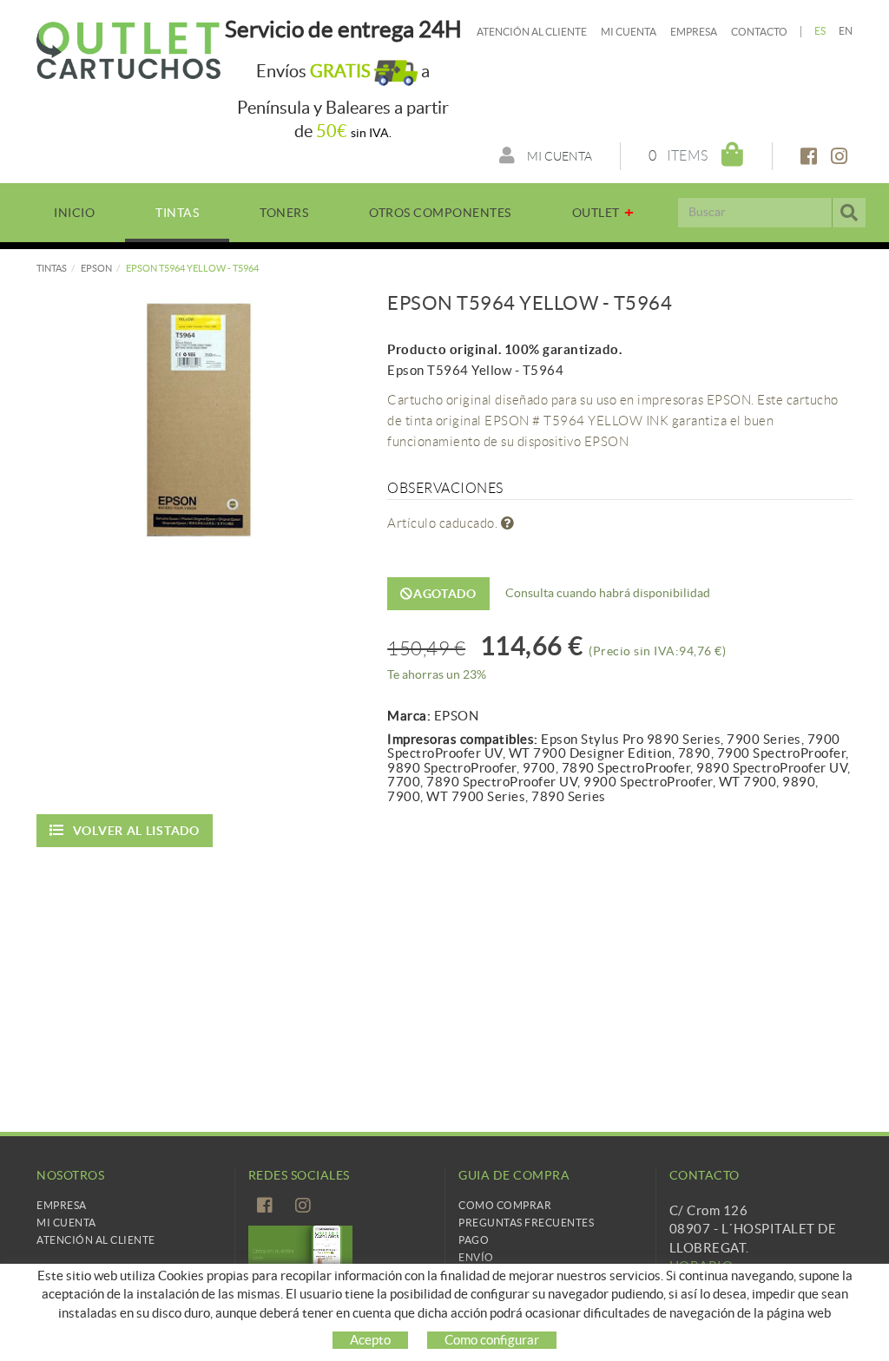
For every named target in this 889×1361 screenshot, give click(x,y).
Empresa (693, 31)
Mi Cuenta (66, 1222)
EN (846, 30)
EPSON (96, 268)
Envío (476, 1257)
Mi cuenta (628, 31)
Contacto (759, 31)
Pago (473, 1240)
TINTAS (51, 268)
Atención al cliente (532, 31)
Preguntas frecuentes (526, 1222)
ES (820, 30)
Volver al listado (136, 831)
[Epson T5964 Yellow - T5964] (198, 419)
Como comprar (504, 1205)
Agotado (445, 594)
